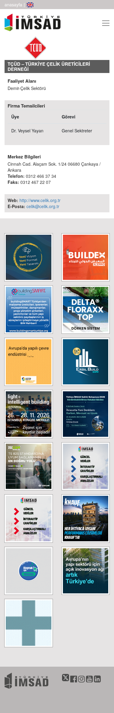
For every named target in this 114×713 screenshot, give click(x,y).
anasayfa (13, 5)
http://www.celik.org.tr (39, 200)
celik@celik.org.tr (42, 206)
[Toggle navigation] (103, 22)
